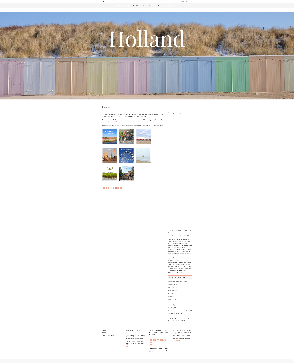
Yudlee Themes (149, 361)
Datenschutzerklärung (108, 335)
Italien (170, 296)
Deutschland (171, 287)
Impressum (105, 334)
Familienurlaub (133, 5)
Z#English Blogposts (173, 313)
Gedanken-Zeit (172, 290)
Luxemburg (171, 299)
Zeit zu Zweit (147, 5)
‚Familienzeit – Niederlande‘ (109, 121)
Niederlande (171, 302)
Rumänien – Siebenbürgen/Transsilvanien (179, 310)
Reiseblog (159, 5)
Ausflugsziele (171, 284)
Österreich (171, 305)
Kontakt (183, 1)
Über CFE (188, 1)
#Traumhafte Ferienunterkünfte (176, 281)
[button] (104, 188)
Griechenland (171, 293)
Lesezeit (169, 5)
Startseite (122, 5)
